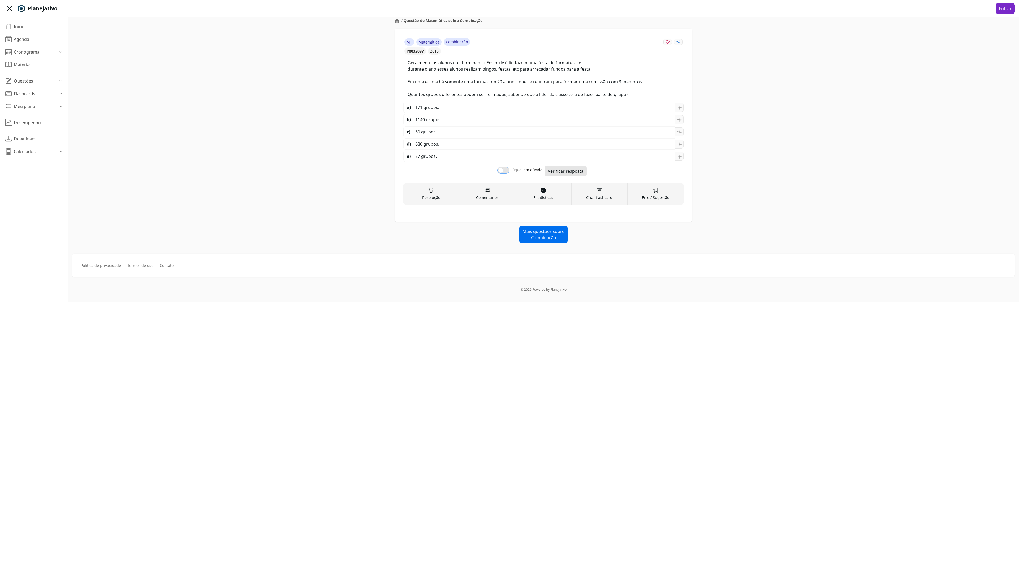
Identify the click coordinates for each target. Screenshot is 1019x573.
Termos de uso (140, 265)
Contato (167, 265)
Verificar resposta (566, 171)
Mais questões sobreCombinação (543, 234)
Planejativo (558, 289)
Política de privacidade (101, 265)
